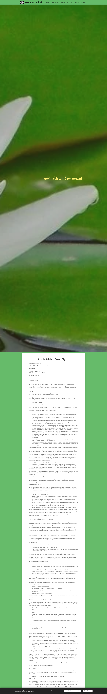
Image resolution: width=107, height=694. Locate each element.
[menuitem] (48, 2)
